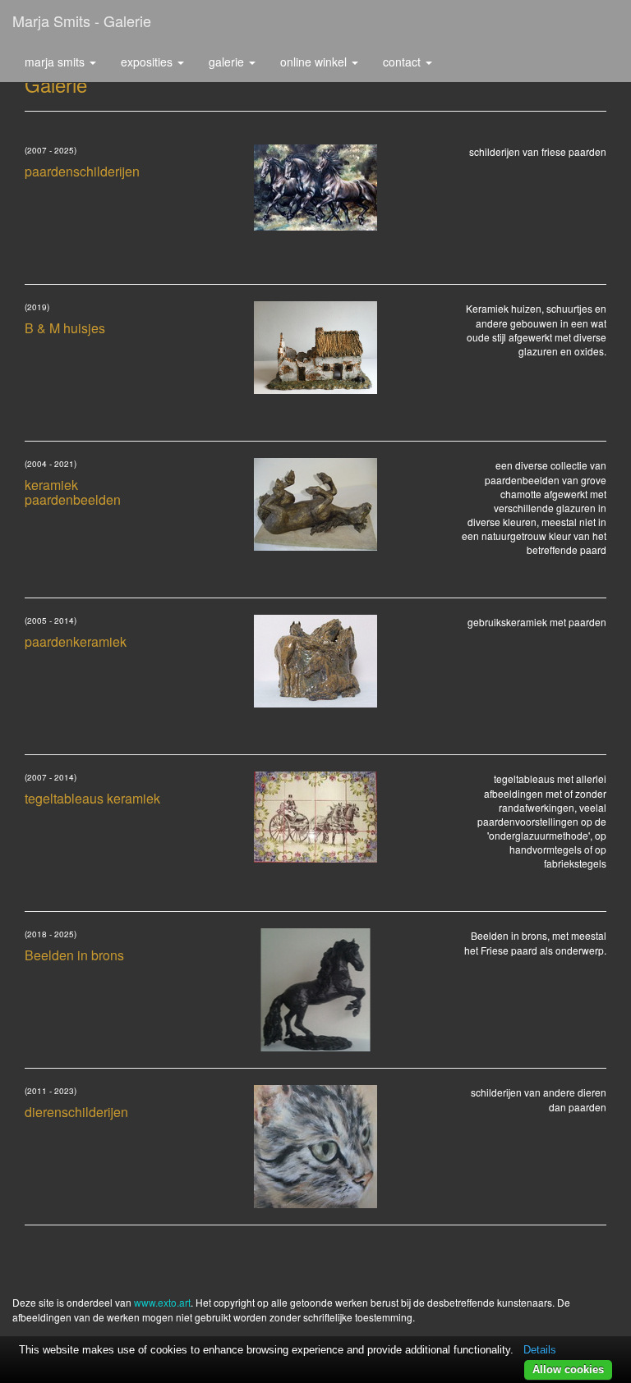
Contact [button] (403, 61)
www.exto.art (162, 1302)
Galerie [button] (228, 61)
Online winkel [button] (315, 61)
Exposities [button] (148, 61)
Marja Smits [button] (56, 61)
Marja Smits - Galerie (81, 20)
